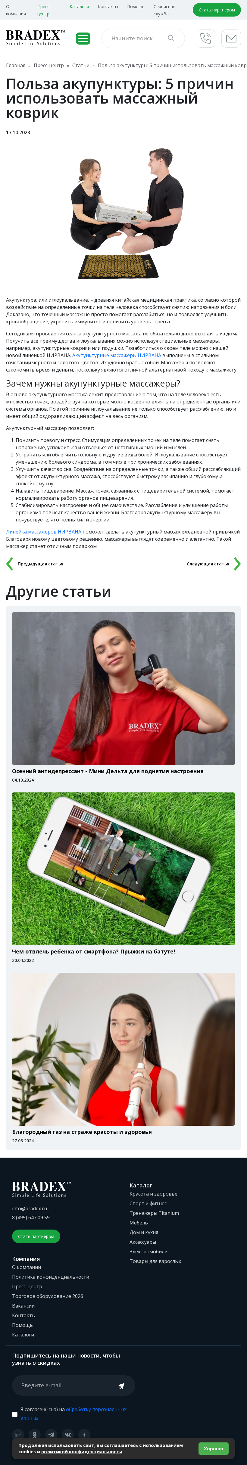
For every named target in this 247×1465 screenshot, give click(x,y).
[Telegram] (51, 1435)
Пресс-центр (27, 1286)
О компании (26, 1267)
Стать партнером (217, 10)
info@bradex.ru (29, 1208)
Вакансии (23, 1305)
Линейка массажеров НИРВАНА (43, 531)
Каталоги (79, 6)
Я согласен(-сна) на (73, 1414)
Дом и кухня (144, 1232)
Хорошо (213, 1448)
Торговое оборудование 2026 (47, 1296)
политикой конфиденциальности (81, 1451)
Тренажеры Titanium (154, 1213)
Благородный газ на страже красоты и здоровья (82, 1131)
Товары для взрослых (155, 1261)
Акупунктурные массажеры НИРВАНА (116, 355)
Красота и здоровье (153, 1193)
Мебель (139, 1222)
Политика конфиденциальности (50, 1277)
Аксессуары (143, 1242)
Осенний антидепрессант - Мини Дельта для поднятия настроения (108, 771)
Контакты (108, 6)
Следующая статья (208, 564)
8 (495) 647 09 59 (31, 1217)
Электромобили (148, 1251)
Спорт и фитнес (148, 1203)
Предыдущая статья (40, 564)
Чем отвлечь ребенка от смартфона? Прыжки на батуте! (93, 951)
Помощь (136, 6)
